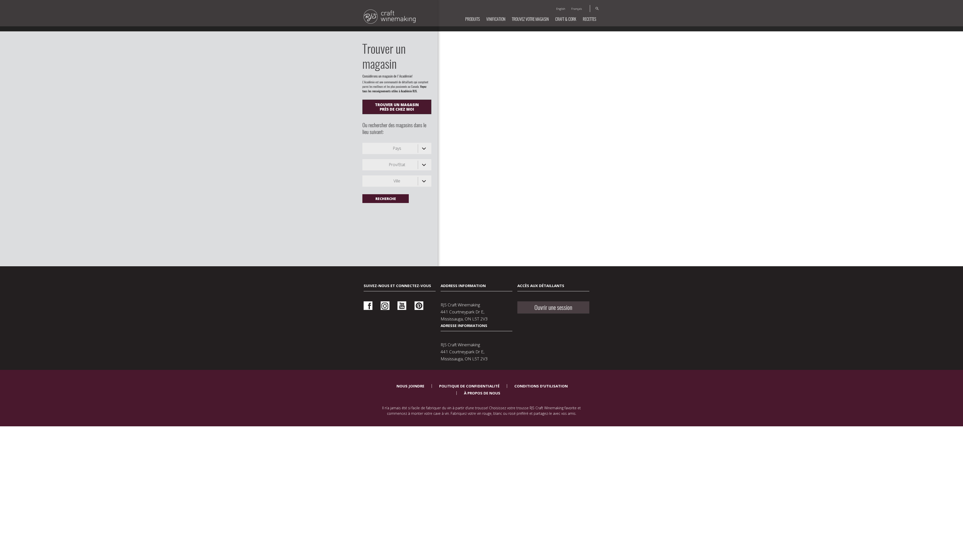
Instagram (385, 305)
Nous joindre (410, 385)
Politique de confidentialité (469, 385)
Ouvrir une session (553, 307)
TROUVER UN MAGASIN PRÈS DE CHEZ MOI (397, 107)
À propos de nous (482, 392)
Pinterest (419, 305)
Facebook (368, 305)
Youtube (401, 305)
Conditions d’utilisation (541, 385)
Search (594, 8)
